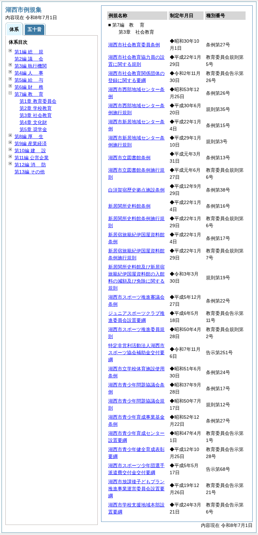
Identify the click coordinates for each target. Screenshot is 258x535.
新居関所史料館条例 (129, 206)
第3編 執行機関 (30, 66)
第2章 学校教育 (35, 108)
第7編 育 (28, 94)
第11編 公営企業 (31, 157)
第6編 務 (28, 87)
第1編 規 (28, 51)
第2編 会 (28, 58)
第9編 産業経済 (30, 143)
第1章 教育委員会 (37, 101)
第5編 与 (28, 80)
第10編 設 (30, 150)
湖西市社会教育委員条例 (134, 44)
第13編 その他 (29, 171)
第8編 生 (28, 136)
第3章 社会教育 (35, 115)
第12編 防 (30, 164)
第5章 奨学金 (33, 129)
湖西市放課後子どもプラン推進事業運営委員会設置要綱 (136, 488)
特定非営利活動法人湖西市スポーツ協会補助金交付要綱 (136, 352)
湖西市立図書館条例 (129, 157)
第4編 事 (28, 73)
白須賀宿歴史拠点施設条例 (136, 190)
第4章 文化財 (33, 122)
